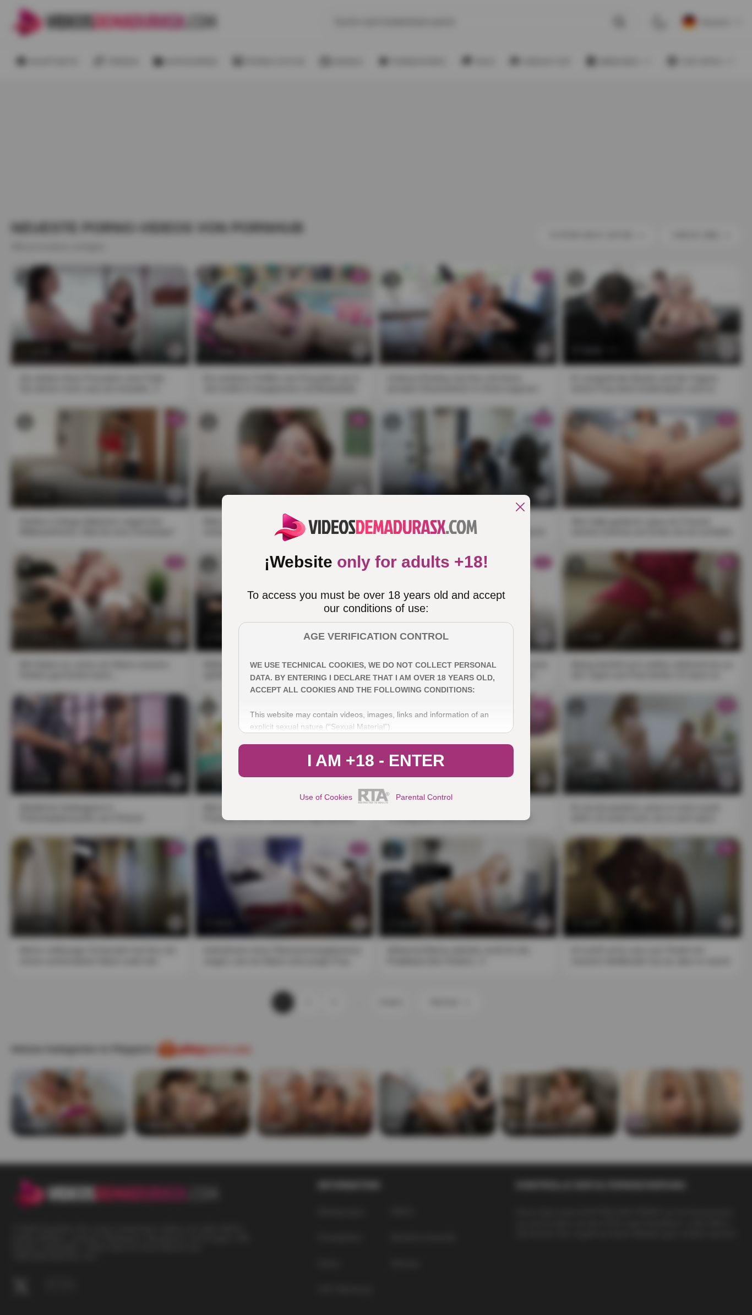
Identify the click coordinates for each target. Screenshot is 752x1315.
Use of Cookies (325, 797)
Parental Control (424, 797)
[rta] (374, 802)
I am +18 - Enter (376, 760)
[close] (520, 508)
